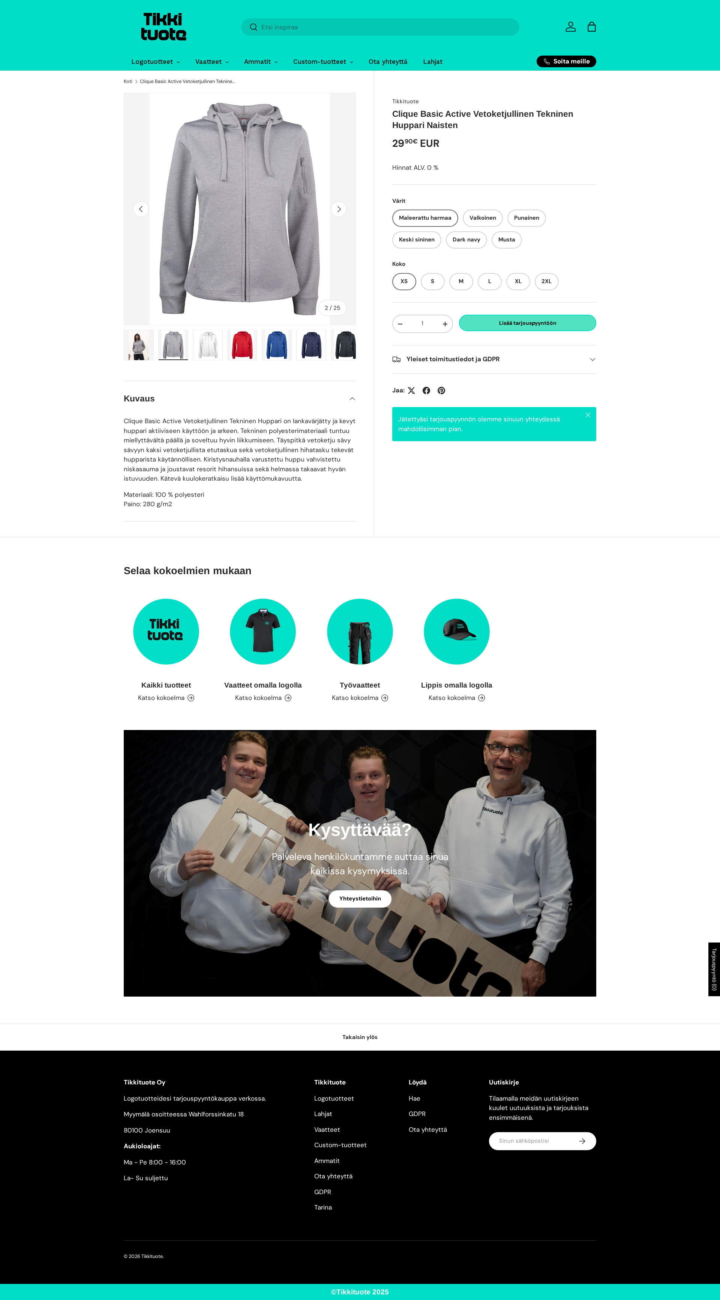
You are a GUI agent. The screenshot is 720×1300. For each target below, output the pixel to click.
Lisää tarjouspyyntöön (527, 323)
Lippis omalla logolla (456, 685)
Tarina (323, 1207)
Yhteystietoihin (360, 898)
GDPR (322, 1192)
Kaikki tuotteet (166, 685)
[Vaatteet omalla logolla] (263, 632)
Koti (128, 81)
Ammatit (327, 1161)
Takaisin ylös (360, 1037)
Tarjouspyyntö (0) (714, 969)
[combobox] (380, 27)
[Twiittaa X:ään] (411, 390)
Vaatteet (327, 1129)
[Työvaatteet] (360, 632)
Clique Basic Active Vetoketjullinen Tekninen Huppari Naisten (188, 81)
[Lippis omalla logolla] (457, 632)
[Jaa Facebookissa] (426, 390)
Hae (414, 1098)
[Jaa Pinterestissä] (441, 390)
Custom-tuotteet (340, 1145)
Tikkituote (405, 101)
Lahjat (323, 1114)
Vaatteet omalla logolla (263, 685)
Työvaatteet (360, 685)
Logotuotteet (334, 1098)
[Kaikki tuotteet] (166, 632)
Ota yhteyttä (333, 1176)
